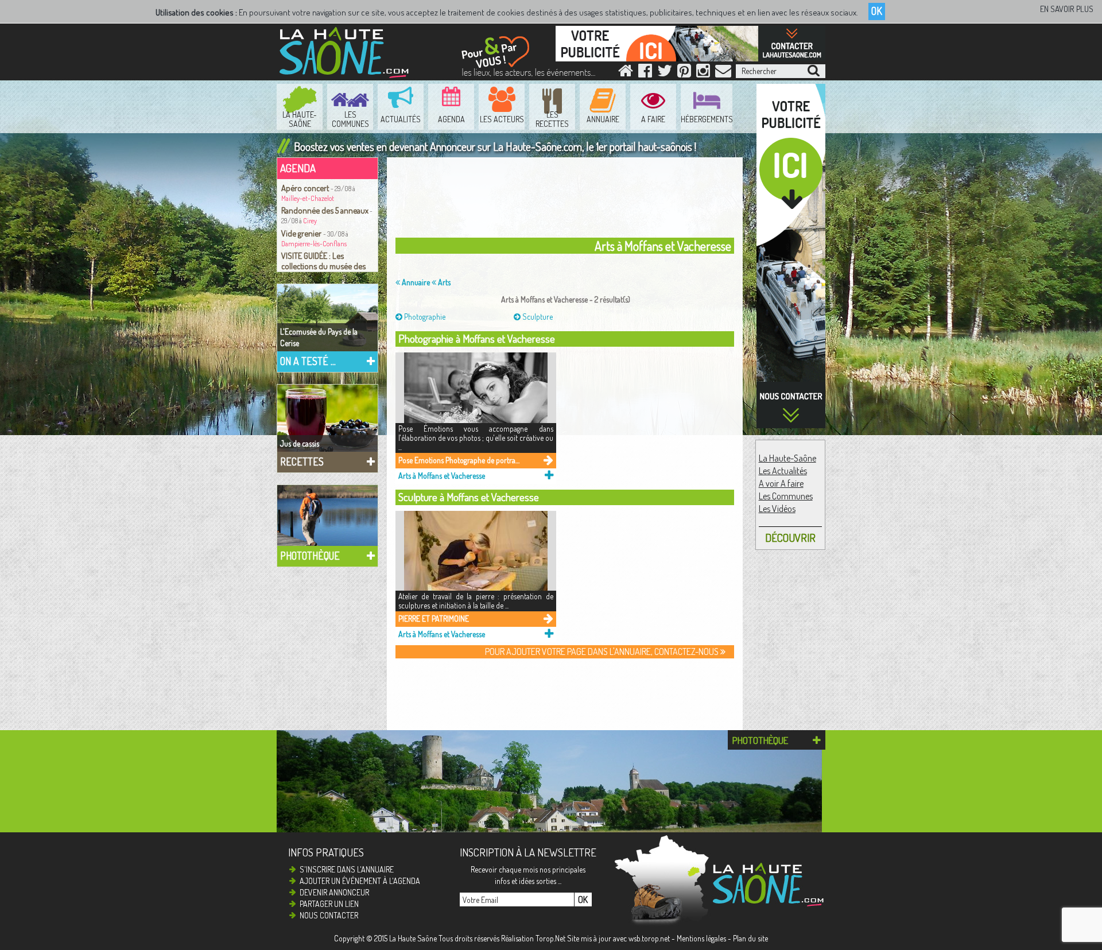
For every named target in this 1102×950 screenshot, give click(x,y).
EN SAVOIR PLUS (1066, 8)
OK (876, 11)
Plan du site (750, 938)
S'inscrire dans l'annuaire (347, 869)
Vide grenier (302, 233)
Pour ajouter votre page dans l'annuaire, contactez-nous (602, 651)
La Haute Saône (413, 938)
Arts (443, 282)
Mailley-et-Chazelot (307, 198)
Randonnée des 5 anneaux (324, 210)
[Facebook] (645, 73)
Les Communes (786, 496)
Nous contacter (329, 915)
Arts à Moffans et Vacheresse (441, 475)
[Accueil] (625, 73)
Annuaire (415, 282)
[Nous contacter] (723, 73)
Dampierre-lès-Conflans (314, 243)
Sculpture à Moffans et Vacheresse (468, 496)
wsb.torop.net (649, 938)
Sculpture (537, 316)
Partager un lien (329, 904)
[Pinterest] (684, 73)
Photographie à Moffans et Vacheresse (476, 338)
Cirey (310, 220)
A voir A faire (781, 483)
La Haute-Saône (787, 458)
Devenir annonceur (334, 892)
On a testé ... (308, 361)
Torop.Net (550, 938)
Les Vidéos (777, 508)
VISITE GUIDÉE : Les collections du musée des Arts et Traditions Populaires (327, 265)
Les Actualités (783, 470)
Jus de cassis (299, 443)
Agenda (298, 168)
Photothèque (310, 555)
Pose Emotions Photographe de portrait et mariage (459, 460)
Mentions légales (701, 938)
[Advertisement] (567, 200)
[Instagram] (703, 73)
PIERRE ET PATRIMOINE (433, 618)
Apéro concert (306, 188)
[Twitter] (664, 73)
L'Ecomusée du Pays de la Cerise (319, 337)
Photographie (423, 316)
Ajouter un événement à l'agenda (360, 881)
